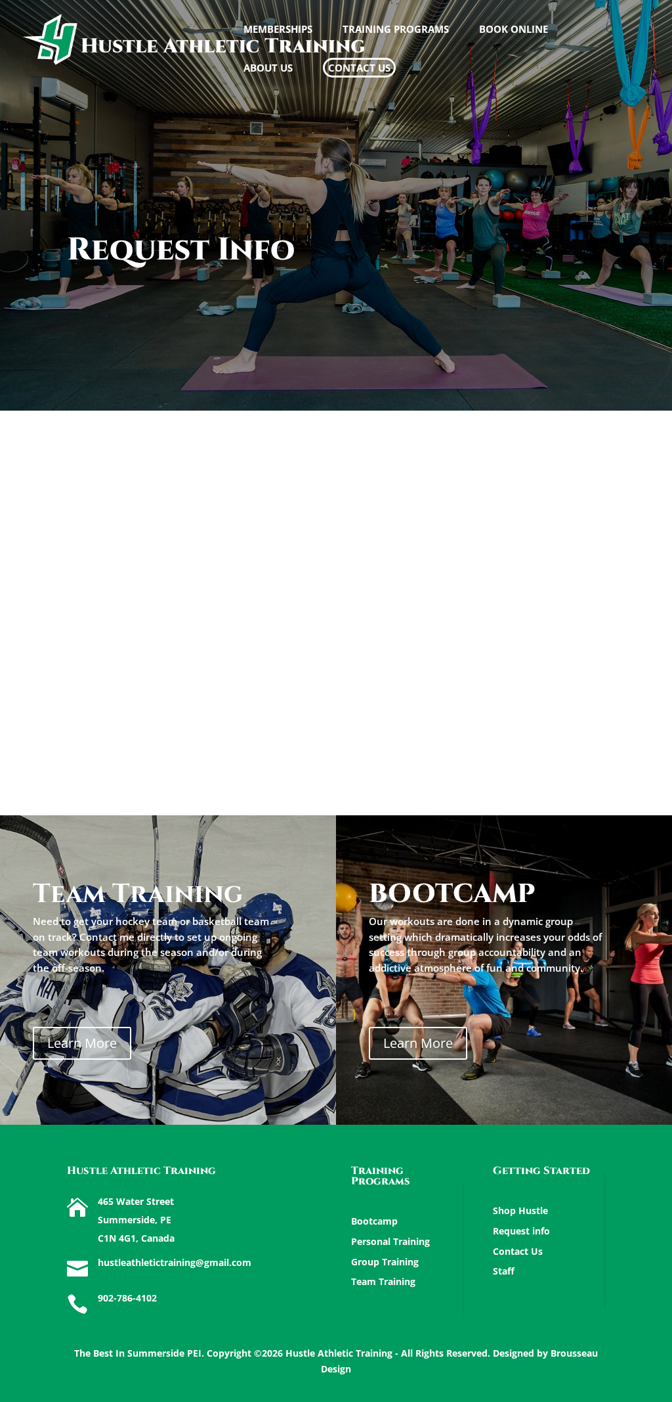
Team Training (383, 1281)
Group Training (385, 1261)
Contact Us (359, 67)
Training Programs (396, 29)
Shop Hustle (520, 1210)
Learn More (82, 1043)
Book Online (513, 29)
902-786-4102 (127, 1298)
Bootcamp (374, 1221)
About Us (268, 68)
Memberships (277, 29)
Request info (521, 1231)
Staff (503, 1271)
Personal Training (390, 1241)
